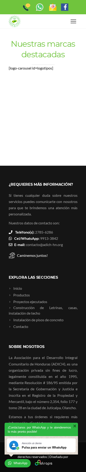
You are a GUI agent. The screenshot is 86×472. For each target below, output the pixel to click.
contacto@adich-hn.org (44, 244)
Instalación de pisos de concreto (38, 320)
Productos (21, 295)
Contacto (20, 326)
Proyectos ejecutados (30, 301)
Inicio (17, 288)
